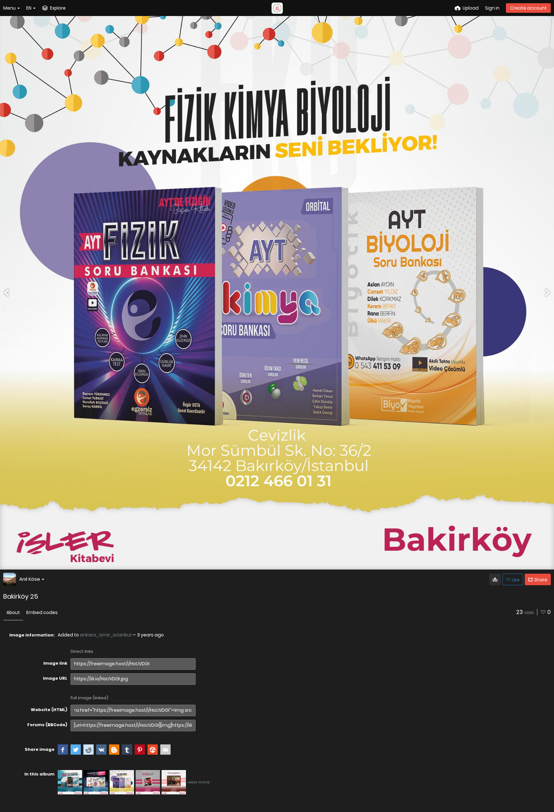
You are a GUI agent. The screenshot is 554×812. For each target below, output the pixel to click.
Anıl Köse (29, 579)
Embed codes (42, 612)
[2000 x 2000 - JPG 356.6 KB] (495, 579)
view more (199, 782)
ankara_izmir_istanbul (105, 635)
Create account (528, 8)
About (13, 612)
